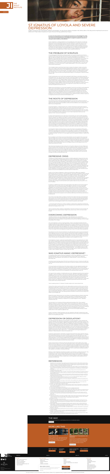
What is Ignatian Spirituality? (22, 459)
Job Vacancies (89, 469)
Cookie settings (66, 468)
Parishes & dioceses (67, 461)
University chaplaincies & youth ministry (71, 462)
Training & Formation (44, 461)
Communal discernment (44, 463)
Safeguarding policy (6, 468)
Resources (89, 459)
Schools (65, 459)
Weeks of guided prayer (44, 459)
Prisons (65, 460)
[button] (4, 12)
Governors (89, 462)
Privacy (3, 467)
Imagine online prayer (20, 462)
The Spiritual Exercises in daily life (23, 463)
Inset (88, 463)
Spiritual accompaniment (21, 461)
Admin (3, 469)
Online (65, 463)
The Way (41, 462)
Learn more (41, 470)
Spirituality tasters (20, 460)
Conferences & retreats (91, 461)
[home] (14, 5)
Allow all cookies (66, 466)
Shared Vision (89, 460)
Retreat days (42, 460)
